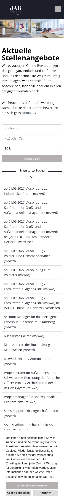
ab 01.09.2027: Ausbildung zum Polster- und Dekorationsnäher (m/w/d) (27, 256)
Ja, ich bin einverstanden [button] (32, 485)
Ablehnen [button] (45, 492)
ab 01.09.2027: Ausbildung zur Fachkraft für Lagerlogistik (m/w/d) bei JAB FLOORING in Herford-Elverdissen (32, 303)
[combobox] (32, 148)
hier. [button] (51, 476)
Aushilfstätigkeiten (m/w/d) (24, 336)
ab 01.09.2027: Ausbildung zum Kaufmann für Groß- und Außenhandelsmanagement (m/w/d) (31, 207)
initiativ (28, 113)
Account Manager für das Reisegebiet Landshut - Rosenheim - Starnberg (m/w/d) (32, 322)
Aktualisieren (32, 158)
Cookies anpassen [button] (18, 492)
